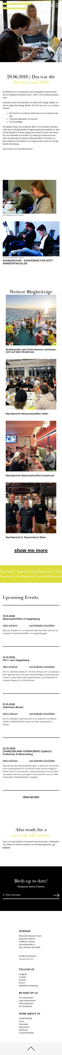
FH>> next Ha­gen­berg (16, 660)
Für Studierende (25, 1006)
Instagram (23, 974)
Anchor (22, 983)
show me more (31, 550)
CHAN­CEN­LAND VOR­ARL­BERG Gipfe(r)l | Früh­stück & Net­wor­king (27, 753)
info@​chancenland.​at (27, 956)
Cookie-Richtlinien (26, 1033)
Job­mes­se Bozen (13, 707)
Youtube (22, 980)
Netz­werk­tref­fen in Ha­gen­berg (21, 619)
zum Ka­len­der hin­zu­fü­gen (42, 625)
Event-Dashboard (26, 1003)
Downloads (23, 1024)
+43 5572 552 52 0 (26, 959)
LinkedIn (22, 977)
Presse (21, 1021)
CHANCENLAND (25, 1018)
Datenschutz (24, 1027)
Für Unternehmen (26, 998)
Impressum (23, 1030)
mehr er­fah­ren (10, 625)
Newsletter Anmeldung (28, 986)
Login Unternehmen (27, 1001)
